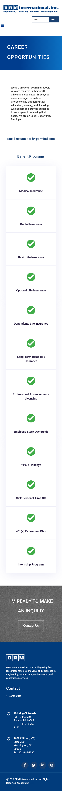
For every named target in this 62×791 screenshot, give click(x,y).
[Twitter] (34, 765)
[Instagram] (52, 765)
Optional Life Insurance (31, 290)
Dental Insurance (31, 224)
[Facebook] (25, 765)
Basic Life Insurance (31, 257)
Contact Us (31, 625)
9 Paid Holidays (31, 465)
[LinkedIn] (43, 765)
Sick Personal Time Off (31, 498)
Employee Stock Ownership (31, 431)
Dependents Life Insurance (31, 323)
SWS (31, 783)
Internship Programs (31, 564)
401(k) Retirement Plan (31, 531)
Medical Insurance (31, 191)
